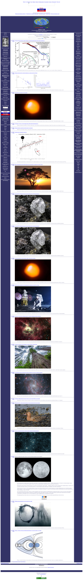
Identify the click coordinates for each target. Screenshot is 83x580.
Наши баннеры (5, 168)
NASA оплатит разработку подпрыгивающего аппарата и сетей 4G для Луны (27, 285)
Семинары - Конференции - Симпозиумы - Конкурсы (41, 14)
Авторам (5, 139)
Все (5, 171)
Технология (5, 100)
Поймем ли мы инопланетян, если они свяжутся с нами (23, 501)
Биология (5, 95)
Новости (37, 1)
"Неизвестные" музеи (78, 89)
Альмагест (5, 72)
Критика (78, 55)
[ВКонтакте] (42, 497)
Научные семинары (5, 60)
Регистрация (54, 1)
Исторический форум (78, 130)
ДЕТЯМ (78, 157)
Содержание (28, 1)
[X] (45, 497)
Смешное (5, 134)
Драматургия (78, 51)
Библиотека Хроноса (5, 119)
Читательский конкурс (78, 154)
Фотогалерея (78, 86)
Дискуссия (58, 1)
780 (24, 561)
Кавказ (78, 44)
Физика (5, 102)
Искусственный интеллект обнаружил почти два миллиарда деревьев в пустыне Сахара (29, 164)
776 (18, 561)
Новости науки (5, 174)
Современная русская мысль (78, 99)
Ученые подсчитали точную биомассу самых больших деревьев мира (26, 344)
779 (22, 561)
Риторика (78, 91)
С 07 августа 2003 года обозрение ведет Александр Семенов (41, 30)
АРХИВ (78, 164)
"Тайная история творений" (78, 73)
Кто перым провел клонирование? (5, 66)
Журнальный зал (5, 54)
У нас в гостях (78, 60)
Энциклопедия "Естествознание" (5, 53)
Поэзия (78, 49)
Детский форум (78, 131)
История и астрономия (5, 70)
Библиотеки (5, 159)
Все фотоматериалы (78, 172)
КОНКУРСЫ (78, 147)
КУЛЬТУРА (78, 81)
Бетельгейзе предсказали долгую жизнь (21, 92)
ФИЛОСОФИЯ (78, 97)
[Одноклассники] (44, 497)
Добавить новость (79, 563)
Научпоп (5, 121)
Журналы (5, 154)
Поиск (5, 149)
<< (10, 561)
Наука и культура (5, 73)
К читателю (78, 38)
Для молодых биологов (5, 116)
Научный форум (5, 36)
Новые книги (78, 58)
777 (20, 561)
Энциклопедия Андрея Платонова (78, 144)
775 (17, 561)
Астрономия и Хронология (78, 115)
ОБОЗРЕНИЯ (78, 66)
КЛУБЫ (78, 133)
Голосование (46, 1)
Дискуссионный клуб (78, 123)
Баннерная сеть (5, 166)
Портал (24, 1)
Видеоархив (78, 95)
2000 (78, 167)
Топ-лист (50, 1)
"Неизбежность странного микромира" (32, 13)
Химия (5, 103)
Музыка (78, 88)
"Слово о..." (78, 70)
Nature (5, 79)
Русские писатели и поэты (5, 155)
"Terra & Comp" (48, 13)
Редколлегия (5, 137)
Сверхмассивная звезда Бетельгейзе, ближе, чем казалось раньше (25, 258)
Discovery (5, 85)
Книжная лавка (41, 1)
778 (21, 561)
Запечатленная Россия (78, 118)
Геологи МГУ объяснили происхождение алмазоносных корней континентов (27, 193)
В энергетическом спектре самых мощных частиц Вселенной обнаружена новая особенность (30, 40)
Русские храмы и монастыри (78, 93)
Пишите (34, 1)
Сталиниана (78, 120)
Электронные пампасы (78, 159)
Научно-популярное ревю (55, 13)
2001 (78, 165)
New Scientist (5, 82)
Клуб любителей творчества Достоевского (78, 137)
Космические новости (5, 176)
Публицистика (78, 41)
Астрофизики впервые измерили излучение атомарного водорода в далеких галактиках (28, 372)
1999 (78, 169)
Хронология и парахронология (5, 68)
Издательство (78, 61)
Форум (78, 162)
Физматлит (5, 56)
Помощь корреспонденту (5, 563)
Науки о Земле (5, 97)
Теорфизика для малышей (64, 13)
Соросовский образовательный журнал (5, 93)
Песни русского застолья (5, 131)
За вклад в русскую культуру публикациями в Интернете (78, 150)
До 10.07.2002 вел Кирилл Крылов (41, 31)
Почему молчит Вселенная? (5, 62)
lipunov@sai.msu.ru (51, 567)
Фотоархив (5, 160)
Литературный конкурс (78, 152)
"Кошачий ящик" (78, 76)
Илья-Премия (78, 156)
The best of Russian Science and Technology (5, 180)
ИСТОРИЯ (78, 103)
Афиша (78, 83)
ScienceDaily (5, 84)
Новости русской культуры (78, 36)
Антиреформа (5, 91)
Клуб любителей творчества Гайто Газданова (78, 141)
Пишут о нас (5, 144)
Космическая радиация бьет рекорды (21, 132)
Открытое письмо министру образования (5, 89)
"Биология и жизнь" (42, 13)
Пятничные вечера (78, 135)
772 (13, 561)
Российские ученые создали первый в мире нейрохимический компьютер (26, 123)
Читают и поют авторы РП (5, 124)
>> (25, 561)
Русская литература (5, 105)
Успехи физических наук (5, 80)
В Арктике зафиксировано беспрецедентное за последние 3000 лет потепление (27, 398)
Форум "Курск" (78, 128)
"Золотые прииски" (78, 78)
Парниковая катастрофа (5, 63)
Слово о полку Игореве (78, 110)
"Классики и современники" (78, 69)
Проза (78, 47)
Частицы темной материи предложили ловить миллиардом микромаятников (27, 430)
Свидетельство (41, 34)
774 (16, 561)
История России (78, 107)
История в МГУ (78, 108)
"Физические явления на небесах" (20, 13)
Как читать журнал (5, 142)
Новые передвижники (78, 84)
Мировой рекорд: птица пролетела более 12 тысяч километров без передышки (27, 402)
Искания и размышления (78, 53)
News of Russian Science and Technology (5, 58)
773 (14, 561)
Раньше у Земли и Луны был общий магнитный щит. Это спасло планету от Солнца (28, 530)
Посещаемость (5, 152)
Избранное (5, 157)
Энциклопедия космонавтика (5, 50)
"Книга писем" (78, 75)
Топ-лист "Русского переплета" (5, 164)
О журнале (5, 141)
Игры (5, 129)
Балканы (78, 46)
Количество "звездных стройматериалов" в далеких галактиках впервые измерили (28, 316)
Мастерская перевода (78, 146)
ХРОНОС (78, 105)
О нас (31, 1)
